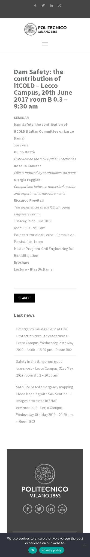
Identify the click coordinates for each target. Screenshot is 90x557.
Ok (33, 550)
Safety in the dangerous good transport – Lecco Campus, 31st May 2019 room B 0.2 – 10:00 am (44, 368)
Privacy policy (52, 550)
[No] (84, 545)
